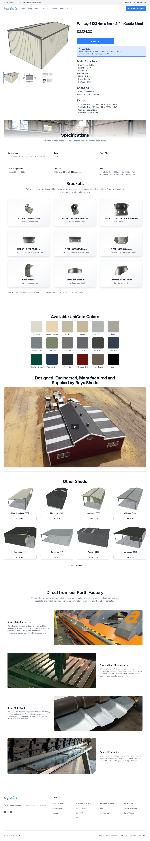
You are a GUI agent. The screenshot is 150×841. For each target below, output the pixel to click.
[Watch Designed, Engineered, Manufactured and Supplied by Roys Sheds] (75, 427)
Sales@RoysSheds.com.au (30, 2)
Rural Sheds (128, 803)
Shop (30, 8)
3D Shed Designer (136, 8)
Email (78, 818)
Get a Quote (81, 808)
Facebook (131, 2)
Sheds (23, 8)
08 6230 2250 (10, 2)
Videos (37, 8)
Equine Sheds (57, 808)
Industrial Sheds (58, 803)
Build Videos (129, 813)
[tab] (11, 77)
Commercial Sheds (83, 803)
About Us (79, 813)
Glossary (55, 813)
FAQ (101, 808)
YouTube (142, 2)
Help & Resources (131, 808)
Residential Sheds (107, 803)
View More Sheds (75, 565)
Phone (55, 818)
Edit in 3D (95, 41)
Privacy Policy (104, 836)
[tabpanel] (38, 45)
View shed (26, 519)
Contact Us (63, 8)
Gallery (54, 8)
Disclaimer (115, 836)
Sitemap (133, 836)
